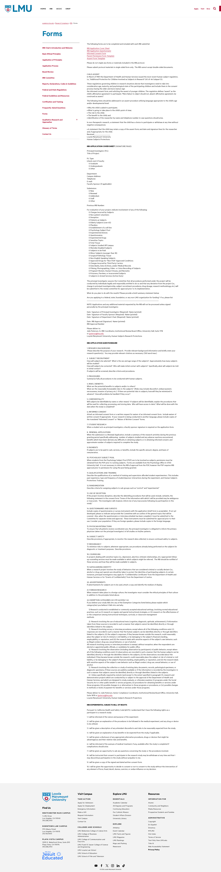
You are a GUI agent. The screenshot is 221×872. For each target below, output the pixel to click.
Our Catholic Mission (121, 812)
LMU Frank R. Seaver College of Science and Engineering (93, 845)
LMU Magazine (118, 837)
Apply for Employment (86, 806)
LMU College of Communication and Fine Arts (91, 840)
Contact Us (82, 821)
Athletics (116, 827)
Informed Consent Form (96, 53)
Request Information (85, 815)
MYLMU (151, 831)
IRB (71, 23)
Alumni (151, 802)
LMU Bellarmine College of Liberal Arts (92, 831)
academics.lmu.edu (48, 23)
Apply (196, 8)
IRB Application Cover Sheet (98, 48)
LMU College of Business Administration (87, 835)
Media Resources (154, 809)
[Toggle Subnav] (77, 119)
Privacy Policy (154, 849)
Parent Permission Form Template (100, 56)
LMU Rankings (118, 840)
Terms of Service (154, 837)
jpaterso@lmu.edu (96, 333)
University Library (119, 818)
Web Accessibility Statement (159, 846)
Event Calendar (118, 831)
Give (208, 8)
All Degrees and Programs (123, 806)
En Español (152, 824)
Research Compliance (62, 23)
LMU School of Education (87, 853)
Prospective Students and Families (161, 812)
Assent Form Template (96, 58)
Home (43, 8)
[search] (214, 8)
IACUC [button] (59, 8)
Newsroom (117, 846)
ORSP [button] (68, 8)
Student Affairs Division (122, 815)
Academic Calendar (120, 802)
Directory (151, 827)
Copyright (152, 821)
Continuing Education (121, 809)
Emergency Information (86, 809)
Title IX (151, 843)
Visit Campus (82, 818)
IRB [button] (51, 8)
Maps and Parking (120, 843)
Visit (202, 8)
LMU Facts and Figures (122, 834)
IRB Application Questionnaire (99, 50)
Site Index (152, 834)
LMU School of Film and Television (91, 856)
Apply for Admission (85, 802)
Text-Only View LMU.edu (157, 840)
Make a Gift (82, 812)
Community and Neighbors (158, 806)
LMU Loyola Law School (87, 850)
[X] (107, 865)
